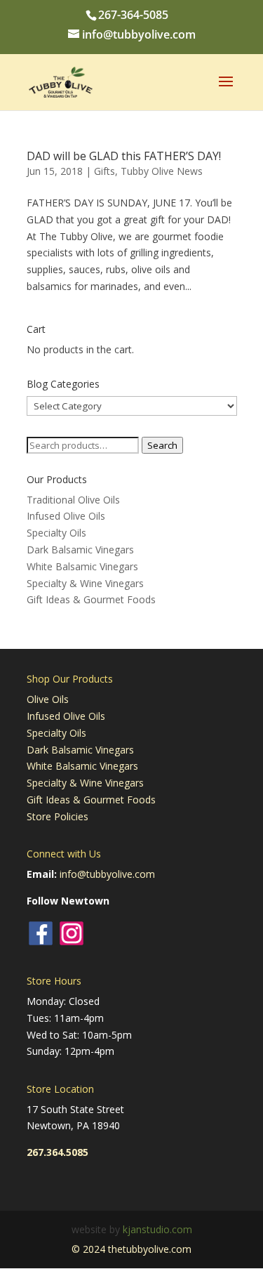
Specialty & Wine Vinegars (85, 583)
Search (162, 445)
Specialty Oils (56, 532)
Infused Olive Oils (66, 515)
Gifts (104, 171)
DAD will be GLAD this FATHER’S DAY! (124, 156)
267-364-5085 (133, 14)
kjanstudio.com (157, 1229)
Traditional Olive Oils (73, 499)
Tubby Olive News (162, 171)
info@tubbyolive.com (107, 874)
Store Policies (57, 816)
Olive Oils (48, 699)
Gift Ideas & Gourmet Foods (91, 599)
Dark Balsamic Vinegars (80, 549)
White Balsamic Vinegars (82, 566)
